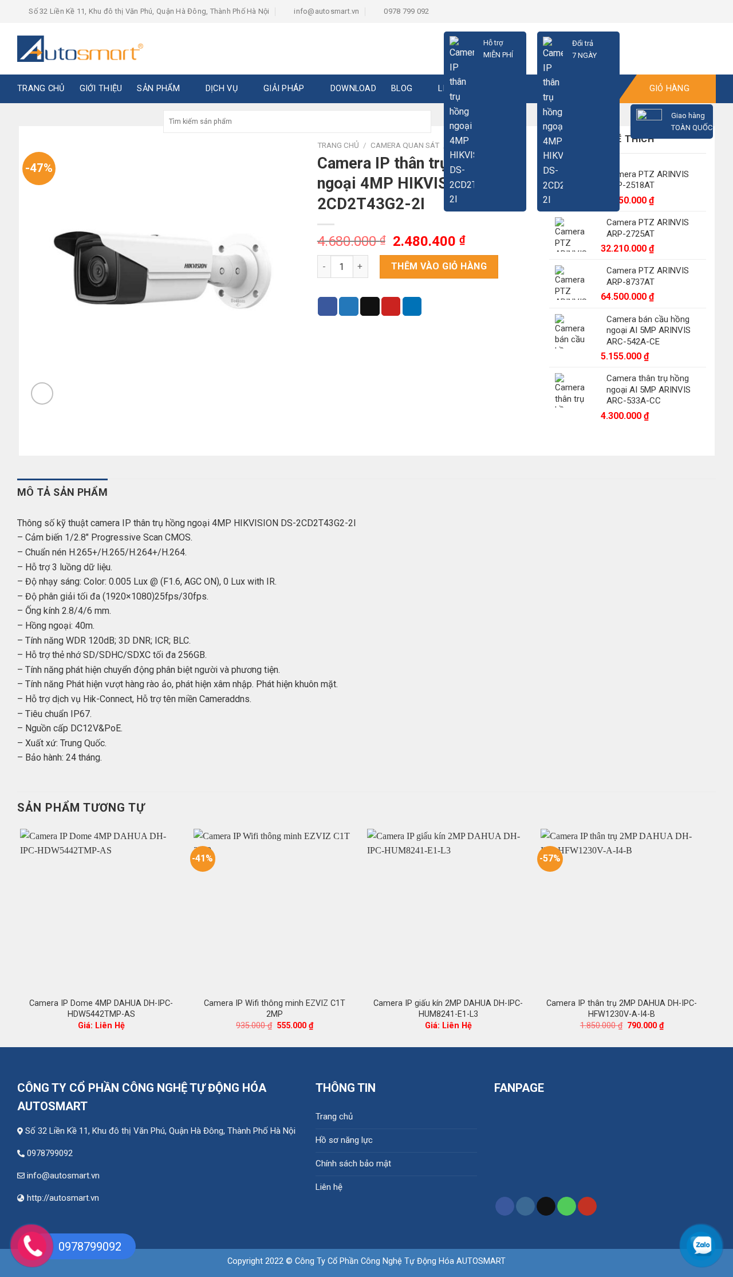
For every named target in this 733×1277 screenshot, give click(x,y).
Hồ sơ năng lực (344, 1140)
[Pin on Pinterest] (391, 306)
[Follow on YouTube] (587, 1206)
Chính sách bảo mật (353, 1163)
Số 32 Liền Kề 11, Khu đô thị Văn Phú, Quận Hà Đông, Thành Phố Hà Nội (160, 1131)
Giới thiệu (101, 88)
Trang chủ (334, 1116)
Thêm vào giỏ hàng (439, 266)
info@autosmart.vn (63, 1175)
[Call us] (566, 1206)
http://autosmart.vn (63, 1198)
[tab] (62, 493)
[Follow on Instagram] (525, 1206)
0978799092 (50, 1153)
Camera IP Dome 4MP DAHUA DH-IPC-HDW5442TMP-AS (101, 1008)
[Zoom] (42, 393)
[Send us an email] (546, 1206)
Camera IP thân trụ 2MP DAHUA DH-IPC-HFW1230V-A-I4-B (621, 1008)
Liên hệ (329, 1187)
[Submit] (421, 121)
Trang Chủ (41, 88)
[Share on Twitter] (348, 306)
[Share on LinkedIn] (412, 306)
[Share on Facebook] (327, 306)
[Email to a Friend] (370, 306)
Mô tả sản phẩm (62, 492)
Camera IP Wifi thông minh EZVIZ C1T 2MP (274, 1008)
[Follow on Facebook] (504, 1206)
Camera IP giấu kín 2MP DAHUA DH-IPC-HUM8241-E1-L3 (448, 1008)
